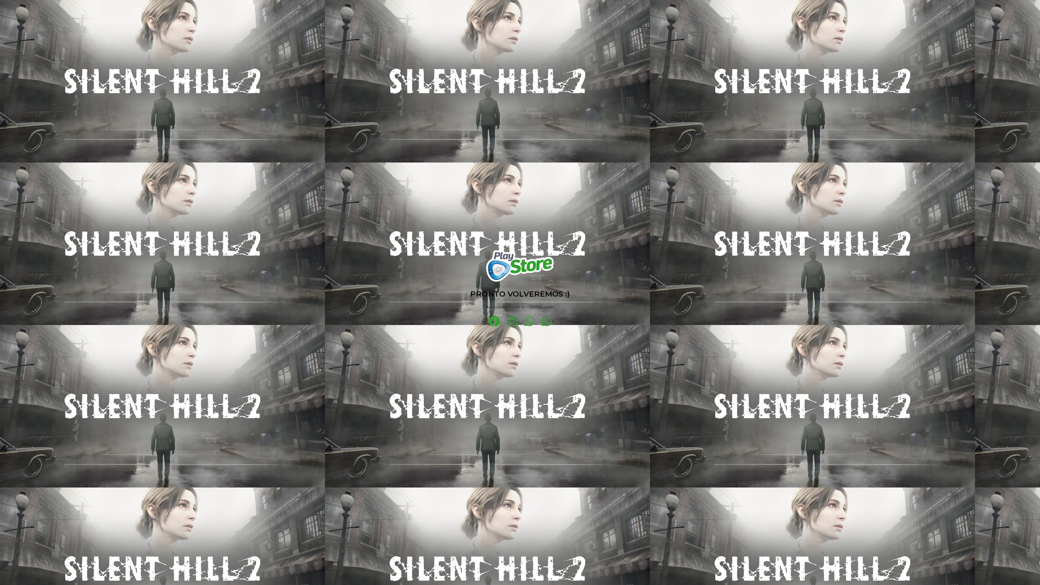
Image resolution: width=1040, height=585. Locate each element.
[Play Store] (520, 266)
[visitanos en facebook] (494, 321)
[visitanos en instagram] (512, 321)
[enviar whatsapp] (529, 321)
